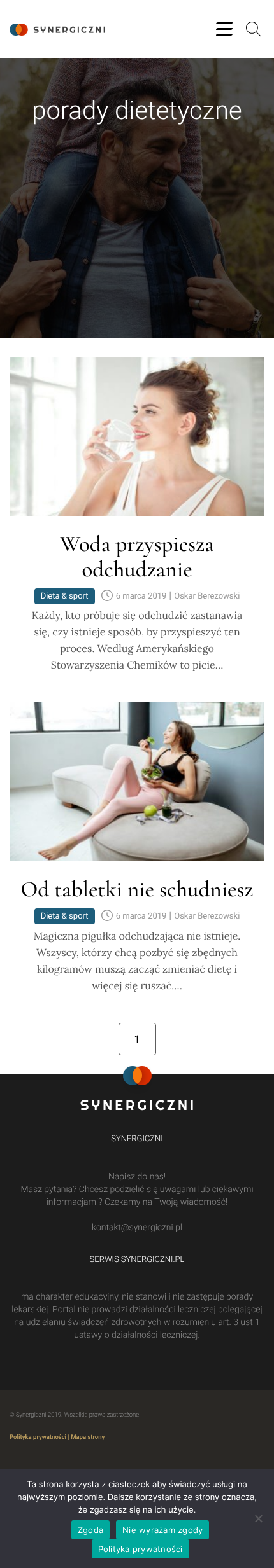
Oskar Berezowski (207, 596)
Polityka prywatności (38, 1437)
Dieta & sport (65, 596)
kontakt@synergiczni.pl (137, 1228)
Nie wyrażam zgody (162, 1530)
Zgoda (90, 1530)
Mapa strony (88, 1437)
